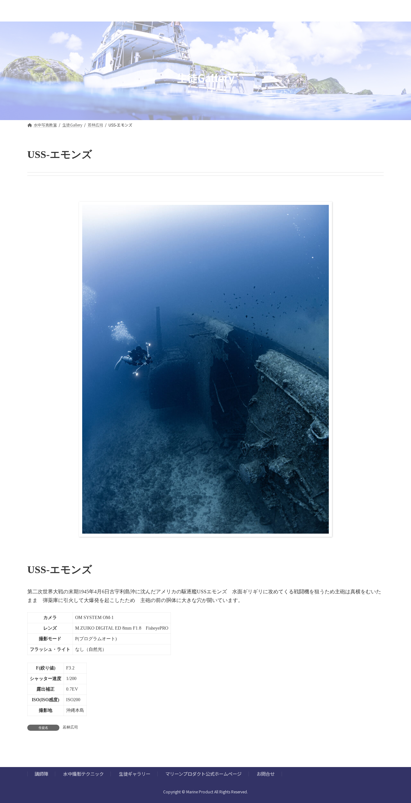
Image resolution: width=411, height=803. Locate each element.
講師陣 (41, 774)
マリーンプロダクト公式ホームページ (203, 774)
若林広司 (70, 727)
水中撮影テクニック (83, 774)
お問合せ (266, 774)
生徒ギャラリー (134, 774)
